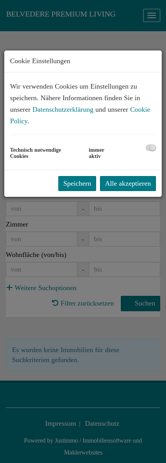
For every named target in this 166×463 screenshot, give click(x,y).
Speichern (77, 183)
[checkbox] (151, 147)
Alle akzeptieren (128, 183)
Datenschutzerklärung (62, 109)
